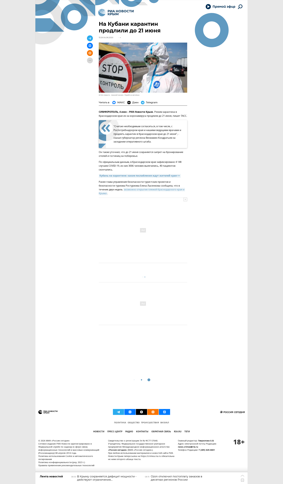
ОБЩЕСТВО (134, 422)
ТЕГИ (187, 432)
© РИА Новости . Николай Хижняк (111, 95)
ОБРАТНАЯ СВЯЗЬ (161, 432)
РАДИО (129, 432)
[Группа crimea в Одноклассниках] (153, 412)
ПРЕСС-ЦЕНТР (114, 432)
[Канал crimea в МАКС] (164, 412)
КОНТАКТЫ (142, 432)
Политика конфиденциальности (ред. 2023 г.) (61, 462)
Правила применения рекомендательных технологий (66, 465)
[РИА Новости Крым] (115, 12)
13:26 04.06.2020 (106, 37)
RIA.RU (177, 432)
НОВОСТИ (98, 432)
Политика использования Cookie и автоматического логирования (65, 458)
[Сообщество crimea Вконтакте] (130, 412)
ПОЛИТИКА (120, 422)
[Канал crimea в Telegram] (118, 412)
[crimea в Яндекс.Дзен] (141, 412)
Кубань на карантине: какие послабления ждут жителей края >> (139, 176)
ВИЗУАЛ (164, 422)
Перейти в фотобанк (132, 95)
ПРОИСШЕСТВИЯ (150, 422)
